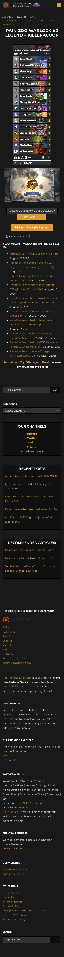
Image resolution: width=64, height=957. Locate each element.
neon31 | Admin (12, 848)
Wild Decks (43, 20)
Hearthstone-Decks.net (17, 677)
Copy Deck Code (31, 217)
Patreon (32, 447)
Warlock (29, 20)
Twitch (7, 649)
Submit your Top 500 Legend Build (26, 362)
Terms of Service (13, 901)
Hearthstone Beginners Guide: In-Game (29, 550)
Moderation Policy (14, 919)
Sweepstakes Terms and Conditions (25, 910)
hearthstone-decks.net (16, 869)
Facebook (9, 631)
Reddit (32, 442)
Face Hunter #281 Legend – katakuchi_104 (31, 509)
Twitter (32, 438)
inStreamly (9, 760)
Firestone (8, 755)
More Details (10, 811)
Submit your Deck (32, 451)
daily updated (11, 686)
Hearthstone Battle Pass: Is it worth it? (29, 558)
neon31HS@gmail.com (17, 662)
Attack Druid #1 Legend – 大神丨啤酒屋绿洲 (31, 476)
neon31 (32, 16)
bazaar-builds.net (13, 873)
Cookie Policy (11, 906)
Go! (55, 389)
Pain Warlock (14, 20)
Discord (32, 433)
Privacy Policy (11, 892)
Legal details (10, 897)
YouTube (8, 645)
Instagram (9, 653)
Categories (10, 404)
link (53, 746)
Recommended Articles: (32, 543)
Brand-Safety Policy (15, 915)
